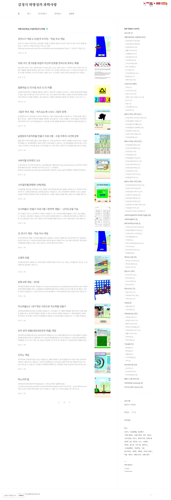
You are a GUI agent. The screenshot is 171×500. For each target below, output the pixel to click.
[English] (151, 3)
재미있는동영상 (131, 264)
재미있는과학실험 (132, 327)
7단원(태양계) (131, 137)
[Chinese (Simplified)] (157, 3)
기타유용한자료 (131, 73)
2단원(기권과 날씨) (133, 188)
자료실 (127, 303)
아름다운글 (130, 80)
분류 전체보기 (131, 29)
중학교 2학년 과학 (133, 141)
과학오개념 (130, 340)
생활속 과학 (131, 333)
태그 (29, 14)
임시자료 (129, 285)
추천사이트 (129, 289)
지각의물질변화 (131, 237)
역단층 (126, 445)
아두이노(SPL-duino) (133, 387)
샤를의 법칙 (145, 455)
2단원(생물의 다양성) (133, 121)
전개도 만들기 (148, 451)
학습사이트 (130, 292)
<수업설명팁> (128, 448)
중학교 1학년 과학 (132, 114)
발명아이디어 (131, 324)
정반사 (130, 455)
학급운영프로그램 (132, 41)
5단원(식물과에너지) (133, 161)
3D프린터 (129, 110)
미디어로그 (42, 14)
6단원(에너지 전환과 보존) (135, 205)
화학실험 (129, 351)
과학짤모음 (130, 253)
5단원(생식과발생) (132, 198)
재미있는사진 (130, 267)
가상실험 (129, 344)
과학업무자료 (131, 317)
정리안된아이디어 (132, 250)
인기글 (133, 412)
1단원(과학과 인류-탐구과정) (136, 118)
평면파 (140, 451)
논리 (139, 442)
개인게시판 (130, 278)
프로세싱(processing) (133, 383)
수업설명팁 (133, 432)
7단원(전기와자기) (132, 174)
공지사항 (128, 33)
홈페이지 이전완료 (130, 405)
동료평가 (141, 432)
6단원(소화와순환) (132, 164)
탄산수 (135, 438)
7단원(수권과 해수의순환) (134, 227)
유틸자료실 (130, 306)
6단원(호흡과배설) (132, 168)
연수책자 (129, 368)
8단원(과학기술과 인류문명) (135, 211)
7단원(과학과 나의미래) (133, 233)
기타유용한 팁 (131, 107)
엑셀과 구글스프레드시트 (134, 97)
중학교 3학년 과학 (132, 182)
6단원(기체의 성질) (133, 134)
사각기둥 (138, 445)
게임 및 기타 (130, 94)
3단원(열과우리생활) (133, 124)
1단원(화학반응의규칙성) (134, 185)
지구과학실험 (130, 357)
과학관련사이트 (131, 295)
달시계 (132, 445)
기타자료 (129, 246)
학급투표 (137, 448)
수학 (128, 361)
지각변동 (129, 240)
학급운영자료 (131, 47)
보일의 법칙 (138, 435)
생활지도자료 (131, 50)
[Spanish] (164, 3)
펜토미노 (145, 445)
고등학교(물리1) (131, 219)
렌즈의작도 (127, 451)
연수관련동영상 (131, 375)
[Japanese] (154, 3)
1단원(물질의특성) (132, 145)
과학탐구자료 (131, 320)
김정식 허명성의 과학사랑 (37, 5)
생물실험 (129, 354)
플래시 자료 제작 (131, 379)
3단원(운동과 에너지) (133, 192)
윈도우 (128, 100)
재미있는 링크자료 (132, 261)
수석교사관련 (130, 281)
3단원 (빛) (130, 151)
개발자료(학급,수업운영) (134, 37)
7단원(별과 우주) (132, 208)
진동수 (149, 435)
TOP (151, 495)
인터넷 (128, 87)
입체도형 (149, 438)
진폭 (144, 435)
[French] (161, 3)
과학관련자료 (131, 314)
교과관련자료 (130, 60)
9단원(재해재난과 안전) (134, 230)
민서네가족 (130, 275)
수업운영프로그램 (132, 44)
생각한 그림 (128, 442)
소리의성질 (127, 438)
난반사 (126, 432)
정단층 (135, 442)
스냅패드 (145, 442)
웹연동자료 (130, 76)
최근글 (126, 412)
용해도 (135, 451)
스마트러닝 (130, 84)
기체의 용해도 (128, 435)
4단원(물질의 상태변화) (134, 128)
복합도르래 (137, 455)
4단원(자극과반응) (133, 195)
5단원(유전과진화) (132, 201)
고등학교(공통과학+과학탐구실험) (137, 215)
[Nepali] (167, 3)
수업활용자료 (131, 54)
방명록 (71, 14)
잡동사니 (129, 271)
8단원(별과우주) (131, 177)
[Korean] (144, 3)
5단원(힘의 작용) (132, 131)
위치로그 (57, 14)
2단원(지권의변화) (132, 148)
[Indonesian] (148, 3)
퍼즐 (125, 455)
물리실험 (129, 348)
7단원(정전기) (131, 171)
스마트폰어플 (131, 63)
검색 (145, 5)
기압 (142, 448)
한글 (128, 104)
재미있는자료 (130, 257)
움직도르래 (141, 438)
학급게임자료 (131, 57)
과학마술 (129, 337)
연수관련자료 (130, 365)
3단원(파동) (130, 155)
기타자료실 (130, 310)
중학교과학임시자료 (132, 223)
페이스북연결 (130, 67)
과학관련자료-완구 (133, 330)
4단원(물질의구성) (133, 158)
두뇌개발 (129, 70)
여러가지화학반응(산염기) (134, 243)
